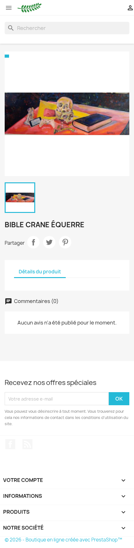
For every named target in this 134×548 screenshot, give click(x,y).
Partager (33, 242)
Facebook (10, 444)
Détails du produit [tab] (40, 271)
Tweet (49, 242)
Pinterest (65, 242)
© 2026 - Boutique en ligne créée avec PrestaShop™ (63, 539)
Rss (27, 444)
